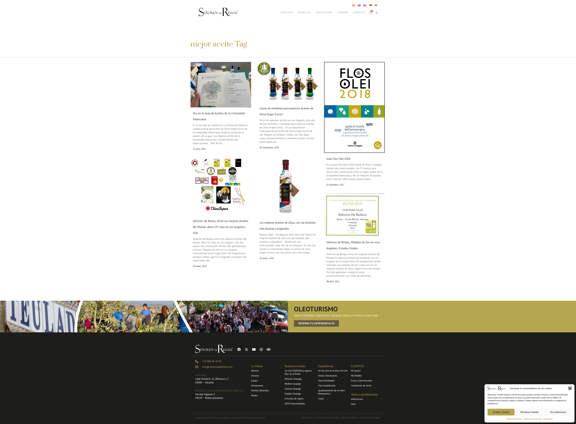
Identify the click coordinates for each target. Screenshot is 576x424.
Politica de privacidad (533, 418)
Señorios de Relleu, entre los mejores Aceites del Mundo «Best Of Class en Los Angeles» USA (220, 227)
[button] (570, 388)
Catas (321, 398)
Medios (254, 395)
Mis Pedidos (356, 375)
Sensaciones (257, 385)
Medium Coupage (293, 383)
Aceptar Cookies (501, 412)
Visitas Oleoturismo (327, 375)
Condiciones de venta (361, 385)
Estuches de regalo (294, 398)
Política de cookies (514, 418)
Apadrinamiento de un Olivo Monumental (331, 392)
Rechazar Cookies (529, 412)
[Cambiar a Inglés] (359, 5)
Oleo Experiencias (327, 385)
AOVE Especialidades (295, 403)
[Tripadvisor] (268, 349)
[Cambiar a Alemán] (371, 5)
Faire (353, 404)
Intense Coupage (293, 388)
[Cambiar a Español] (353, 5)
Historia (255, 370)
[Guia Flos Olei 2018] (354, 107)
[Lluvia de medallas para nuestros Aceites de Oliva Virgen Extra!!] (287, 82)
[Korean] (376, 5)
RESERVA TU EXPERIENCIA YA (316, 323)
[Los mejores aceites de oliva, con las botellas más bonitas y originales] (287, 186)
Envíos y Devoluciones (361, 380)
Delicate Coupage (293, 378)
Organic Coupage (293, 393)
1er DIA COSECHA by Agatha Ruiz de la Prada (298, 372)
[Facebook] (239, 349)
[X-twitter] (246, 349)
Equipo (254, 380)
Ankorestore (357, 399)
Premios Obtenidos (260, 390)
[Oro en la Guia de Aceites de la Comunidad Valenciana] (220, 84)
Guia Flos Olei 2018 (338, 158)
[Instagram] (261, 349)
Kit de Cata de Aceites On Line (333, 370)
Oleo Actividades (326, 380)
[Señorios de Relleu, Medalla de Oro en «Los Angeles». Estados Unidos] (354, 214)
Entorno (255, 375)
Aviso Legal (548, 418)
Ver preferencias (558, 412)
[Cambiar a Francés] (365, 5)
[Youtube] (253, 349)
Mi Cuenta (356, 370)
